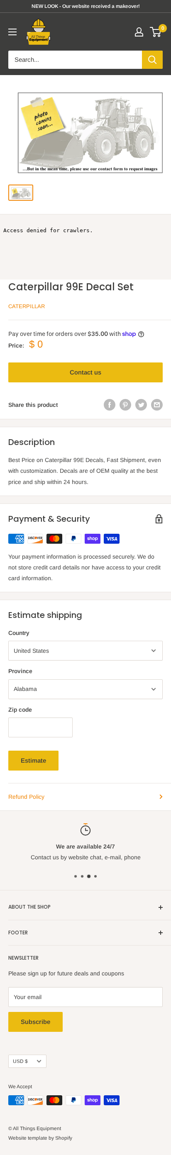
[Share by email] (157, 405)
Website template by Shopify (40, 1138)
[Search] (152, 60)
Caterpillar (26, 306)
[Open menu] (12, 32)
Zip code (20, 709)
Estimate (33, 760)
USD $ (20, 1061)
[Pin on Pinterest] (125, 405)
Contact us (85, 372)
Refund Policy (26, 796)
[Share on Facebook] (109, 405)
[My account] (139, 31)
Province (20, 671)
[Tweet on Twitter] (141, 405)
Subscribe (35, 1021)
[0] (156, 32)
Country (18, 633)
